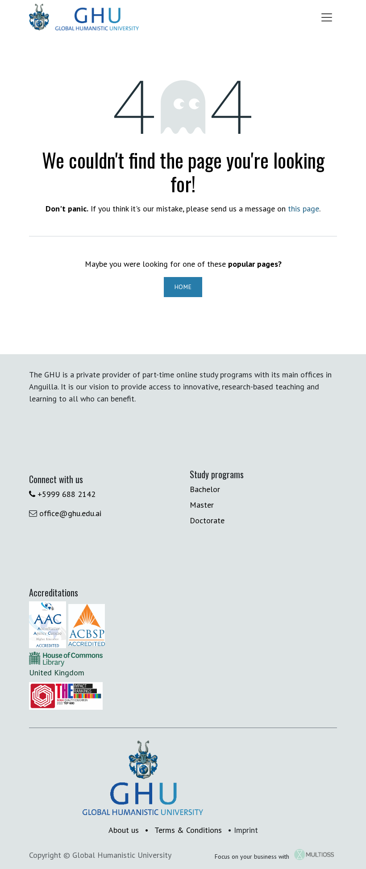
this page (303, 208)
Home (183, 287)
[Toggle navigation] (326, 17)
